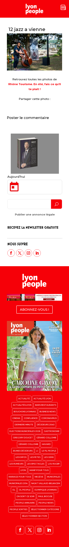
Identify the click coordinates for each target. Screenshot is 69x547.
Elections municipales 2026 (24, 431)
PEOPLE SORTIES (18, 509)
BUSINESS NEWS (47, 411)
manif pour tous (39, 470)
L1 (37, 451)
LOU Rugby (54, 464)
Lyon (23, 470)
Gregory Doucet (23, 437)
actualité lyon (42, 398)
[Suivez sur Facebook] (11, 253)
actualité (24, 398)
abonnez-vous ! (34, 309)
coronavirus (49, 418)
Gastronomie (52, 431)
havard (46, 444)
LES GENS (49, 457)
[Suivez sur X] (19, 253)
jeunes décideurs (23, 451)
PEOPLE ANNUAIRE (25, 503)
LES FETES (35, 457)
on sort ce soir (25, 496)
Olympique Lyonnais (45, 490)
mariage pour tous (20, 477)
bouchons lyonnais (25, 411)
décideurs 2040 (46, 424)
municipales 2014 (18, 483)
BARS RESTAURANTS (45, 405)
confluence (31, 418)
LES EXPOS (21, 457)
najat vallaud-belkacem (45, 483)
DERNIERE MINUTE (24, 424)
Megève (39, 477)
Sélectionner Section (34, 516)
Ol (13, 490)
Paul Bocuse (45, 496)
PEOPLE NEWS (46, 503)
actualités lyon (22, 405)
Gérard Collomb (46, 437)
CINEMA (16, 418)
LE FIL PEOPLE (49, 451)
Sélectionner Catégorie (45, 509)
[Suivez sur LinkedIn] (37, 253)
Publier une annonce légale (35, 214)
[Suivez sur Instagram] (28, 253)
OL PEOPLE (25, 490)
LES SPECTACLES (35, 464)
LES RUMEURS (16, 464)
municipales (53, 477)
